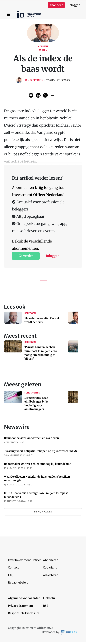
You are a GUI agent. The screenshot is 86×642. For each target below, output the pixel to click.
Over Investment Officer (24, 560)
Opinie (43, 50)
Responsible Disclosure (23, 613)
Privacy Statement (20, 606)
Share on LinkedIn (38, 95)
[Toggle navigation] (8, 14)
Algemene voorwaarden (24, 598)
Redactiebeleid (18, 582)
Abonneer (56, 5)
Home (17, 12)
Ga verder (26, 256)
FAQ (11, 575)
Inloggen (74, 5)
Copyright (50, 567)
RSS (45, 606)
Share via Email (31, 95)
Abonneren (50, 560)
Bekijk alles (43, 511)
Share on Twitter (45, 95)
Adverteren (50, 575)
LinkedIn (49, 598)
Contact (13, 567)
